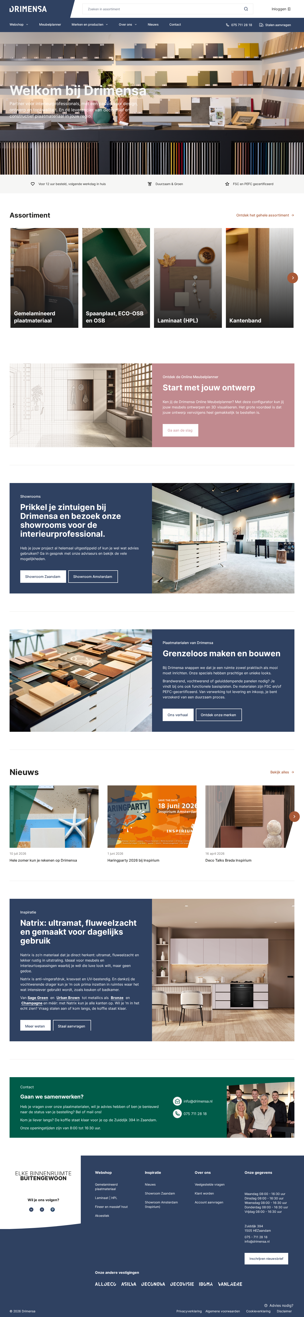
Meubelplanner (50, 24)
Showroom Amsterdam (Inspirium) (161, 1204)
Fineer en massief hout (111, 1207)
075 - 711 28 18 (256, 1237)
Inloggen (279, 9)
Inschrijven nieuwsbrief (266, 1258)
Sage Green (38, 997)
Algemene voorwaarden (223, 1311)
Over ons (125, 24)
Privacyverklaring (189, 1311)
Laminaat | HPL (106, 1198)
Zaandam (264, 1230)
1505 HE (251, 1230)
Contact (175, 24)
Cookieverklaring (259, 1311)
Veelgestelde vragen (210, 1184)
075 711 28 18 (195, 1113)
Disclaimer (284, 1311)
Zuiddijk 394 (254, 1226)
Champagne (32, 1003)
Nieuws (153, 24)
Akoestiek (102, 1215)
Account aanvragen (209, 1202)
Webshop (17, 24)
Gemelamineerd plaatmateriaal (106, 1186)
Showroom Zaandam (160, 1193)
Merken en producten (87, 24)
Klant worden (204, 1193)
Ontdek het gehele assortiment (262, 215)
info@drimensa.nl (198, 1101)
